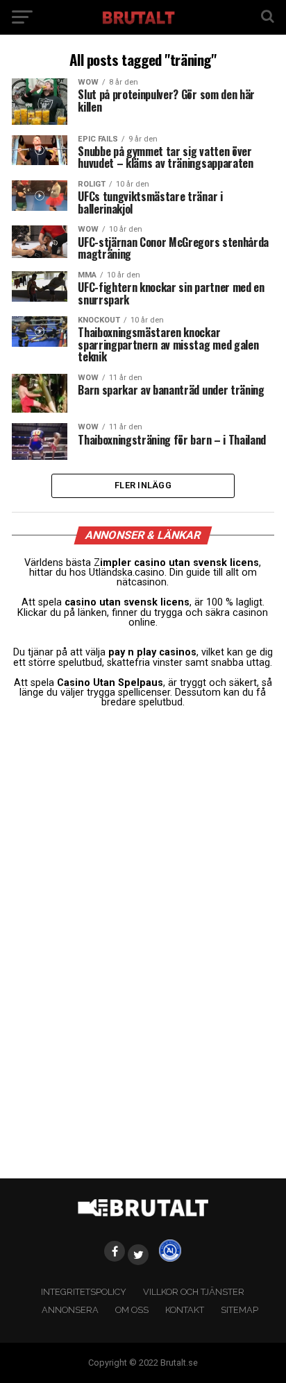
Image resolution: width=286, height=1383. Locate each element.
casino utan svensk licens (127, 602)
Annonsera (70, 1310)
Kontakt (184, 1310)
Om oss (132, 1310)
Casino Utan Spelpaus (110, 683)
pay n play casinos (152, 652)
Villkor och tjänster (193, 1292)
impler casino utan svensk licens (179, 563)
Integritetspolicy (83, 1292)
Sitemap (239, 1310)
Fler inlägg (143, 485)
